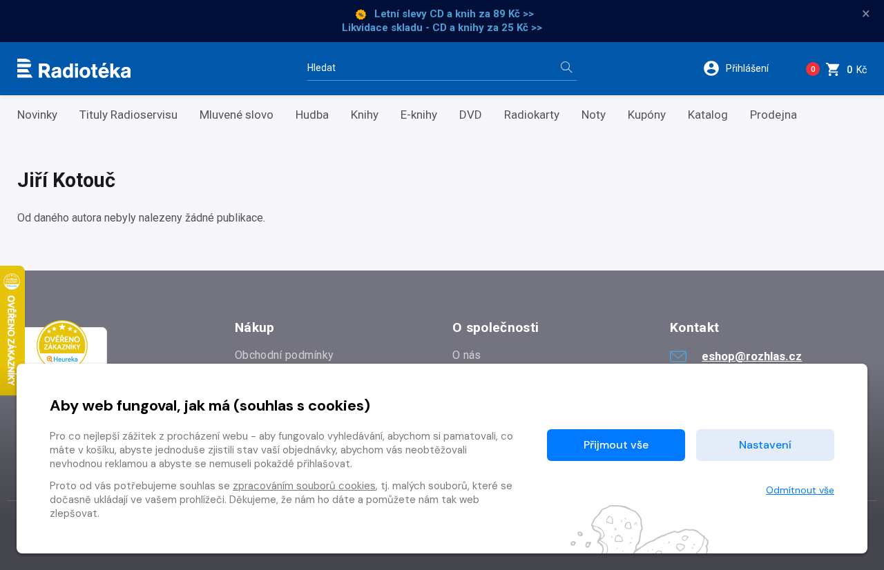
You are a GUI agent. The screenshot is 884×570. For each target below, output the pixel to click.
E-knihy (419, 115)
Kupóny (647, 115)
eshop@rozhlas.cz (752, 356)
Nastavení (765, 445)
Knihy (364, 115)
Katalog (708, 115)
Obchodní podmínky (284, 355)
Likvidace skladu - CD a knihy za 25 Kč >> (442, 27)
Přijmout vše (616, 445)
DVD (470, 115)
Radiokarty (531, 115)
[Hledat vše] (566, 69)
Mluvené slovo (236, 115)
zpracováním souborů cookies (304, 486)
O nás (466, 355)
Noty (594, 115)
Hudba (312, 115)
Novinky (37, 115)
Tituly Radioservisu (128, 115)
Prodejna (773, 115)
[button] (744, 68)
